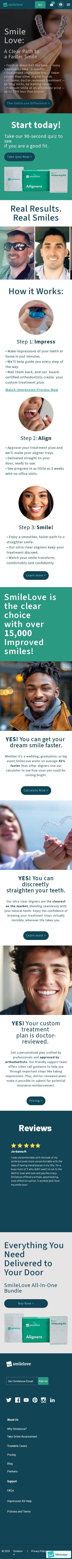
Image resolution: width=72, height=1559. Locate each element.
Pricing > (36, 1101)
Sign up (43, 1381)
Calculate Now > (36, 790)
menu (68, 4)
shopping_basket (51, 4)
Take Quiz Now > (19, 157)
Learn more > (36, 575)
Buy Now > (26, 1303)
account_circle (61, 4)
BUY (40, 4)
